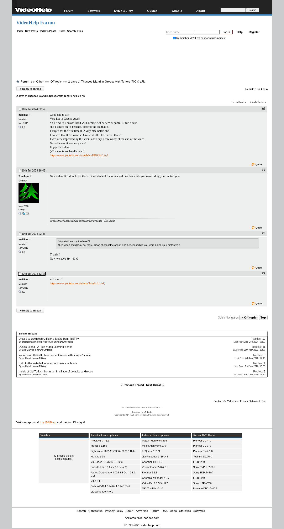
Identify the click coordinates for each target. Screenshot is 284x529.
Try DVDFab (48, 422)
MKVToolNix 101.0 (152, 488)
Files (80, 31)
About (129, 510)
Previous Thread (133, 385)
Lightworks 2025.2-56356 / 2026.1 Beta (113, 451)
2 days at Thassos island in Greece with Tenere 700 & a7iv (106, 81)
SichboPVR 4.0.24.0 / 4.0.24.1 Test (110, 486)
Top (263, 317)
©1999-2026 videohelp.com (142, 525)
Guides (152, 11)
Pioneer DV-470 (202, 440)
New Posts (31, 31)
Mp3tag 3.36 (98, 456)
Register (254, 32)
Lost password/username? (210, 38)
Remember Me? (185, 38)
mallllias (23, 114)
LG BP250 (199, 462)
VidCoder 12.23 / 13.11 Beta (107, 462)
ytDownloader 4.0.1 (102, 491)
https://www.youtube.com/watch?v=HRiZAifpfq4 (79, 155)
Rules (62, 31)
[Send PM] (23, 128)
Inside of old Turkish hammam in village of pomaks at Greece (56, 371)
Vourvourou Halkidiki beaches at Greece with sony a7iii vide (55, 355)
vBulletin (148, 412)
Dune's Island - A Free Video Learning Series (45, 346)
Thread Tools (237, 102)
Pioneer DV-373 (202, 445)
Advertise (142, 510)
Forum (68, 11)
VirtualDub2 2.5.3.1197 (155, 483)
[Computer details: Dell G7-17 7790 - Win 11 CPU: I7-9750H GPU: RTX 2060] (23, 214)
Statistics (185, 510)
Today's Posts (48, 31)
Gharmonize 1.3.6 (152, 462)
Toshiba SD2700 (202, 456)
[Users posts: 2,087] (20, 214)
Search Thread (257, 102)
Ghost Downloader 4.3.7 (155, 478)
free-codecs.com (148, 517)
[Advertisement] (142, 60)
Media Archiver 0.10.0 (154, 445)
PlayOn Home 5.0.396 (154, 440)
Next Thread (154, 385)
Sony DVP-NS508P (204, 467)
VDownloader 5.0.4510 (155, 467)
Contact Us (220, 401)
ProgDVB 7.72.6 (100, 440)
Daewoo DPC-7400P (205, 488)
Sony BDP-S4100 (203, 472)
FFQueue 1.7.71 (151, 451)
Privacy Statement (250, 401)
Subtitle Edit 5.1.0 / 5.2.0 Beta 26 (109, 467)
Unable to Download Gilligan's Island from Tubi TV (49, 338)
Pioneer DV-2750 (203, 451)
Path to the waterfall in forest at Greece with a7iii (48, 363)
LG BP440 (199, 478)
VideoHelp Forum (35, 22)
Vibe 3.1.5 (96, 481)
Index (20, 31)
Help (240, 32)
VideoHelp (232, 401)
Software (94, 11)
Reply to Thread (30, 88)
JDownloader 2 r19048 (155, 456)
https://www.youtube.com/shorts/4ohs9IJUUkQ (77, 283)
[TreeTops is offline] (32, 193)
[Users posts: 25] (20, 128)
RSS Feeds (169, 510)
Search (71, 31)
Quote (259, 164)
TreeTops (24, 176)
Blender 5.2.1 (149, 472)
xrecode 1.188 (99, 445)
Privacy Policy (114, 510)
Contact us (95, 510)
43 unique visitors (64, 455)
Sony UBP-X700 (202, 483)
